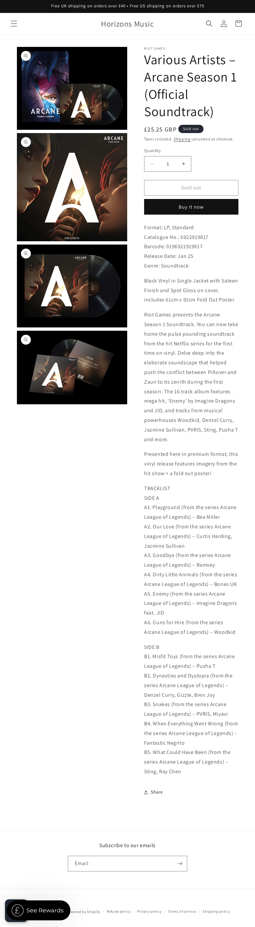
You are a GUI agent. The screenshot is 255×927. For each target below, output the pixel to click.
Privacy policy (149, 911)
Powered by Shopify (83, 911)
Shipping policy (216, 911)
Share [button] (157, 792)
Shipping (182, 138)
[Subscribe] (179, 863)
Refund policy (118, 911)
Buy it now (191, 207)
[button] (14, 23)
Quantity (152, 150)
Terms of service (182, 911)
